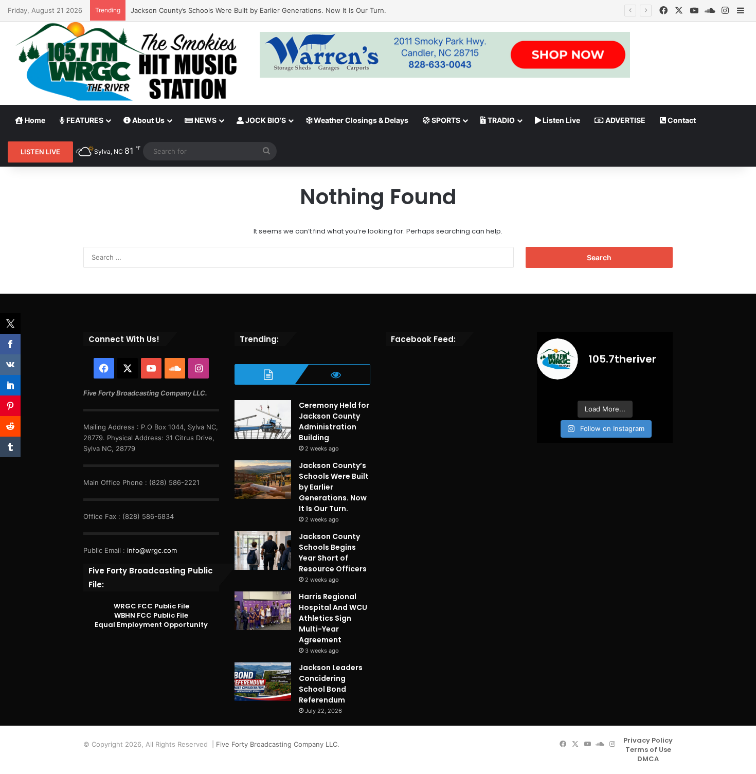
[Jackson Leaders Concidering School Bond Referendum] (263, 681)
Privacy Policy (648, 740)
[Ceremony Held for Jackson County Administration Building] (263, 419)
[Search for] (266, 151)
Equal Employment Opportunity (151, 624)
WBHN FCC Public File (151, 615)
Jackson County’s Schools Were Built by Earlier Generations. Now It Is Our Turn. (258, 10)
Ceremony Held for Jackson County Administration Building (334, 421)
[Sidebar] (740, 11)
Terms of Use (648, 749)
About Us (148, 120)
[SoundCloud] (709, 10)
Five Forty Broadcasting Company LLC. (277, 744)
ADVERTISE (624, 120)
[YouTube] (694, 10)
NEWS (205, 120)
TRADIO (500, 120)
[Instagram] (725, 10)
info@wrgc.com (152, 550)
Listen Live (560, 120)
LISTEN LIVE (40, 152)
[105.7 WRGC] (126, 61)
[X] (679, 10)
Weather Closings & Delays (360, 120)
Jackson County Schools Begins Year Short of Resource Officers (333, 552)
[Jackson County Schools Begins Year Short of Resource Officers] (263, 550)
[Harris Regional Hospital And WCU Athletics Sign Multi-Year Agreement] (263, 610)
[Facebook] (663, 10)
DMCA (648, 759)
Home (34, 120)
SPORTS (445, 120)
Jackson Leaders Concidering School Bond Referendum (331, 683)
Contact (681, 120)
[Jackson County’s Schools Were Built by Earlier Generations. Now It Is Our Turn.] (263, 479)
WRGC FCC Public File (151, 606)
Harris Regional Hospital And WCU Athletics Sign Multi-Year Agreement (333, 618)
